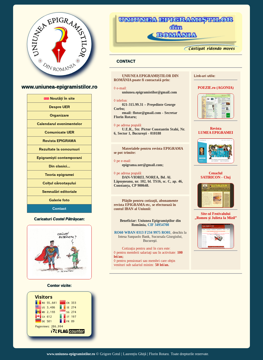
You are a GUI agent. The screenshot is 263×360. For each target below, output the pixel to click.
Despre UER (59, 107)
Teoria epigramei (59, 175)
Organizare (59, 115)
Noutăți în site (62, 98)
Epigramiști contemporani (59, 158)
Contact (59, 208)
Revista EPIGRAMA (59, 141)
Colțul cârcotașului (59, 183)
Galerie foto (59, 200)
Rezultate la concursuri (59, 149)
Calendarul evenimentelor (59, 124)
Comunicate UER (59, 132)
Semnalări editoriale (59, 192)
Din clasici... (59, 166)
